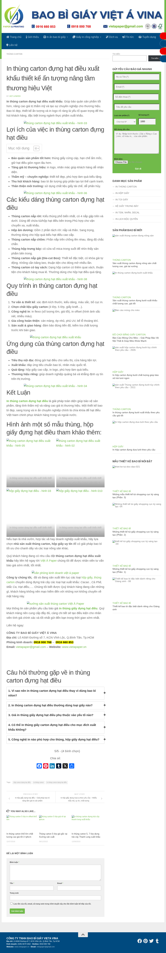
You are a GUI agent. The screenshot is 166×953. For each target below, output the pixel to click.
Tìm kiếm (154, 58)
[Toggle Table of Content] (35, 148)
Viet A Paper (15, 96)
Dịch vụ (113, 37)
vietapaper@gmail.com (31, 647)
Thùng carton (14, 54)
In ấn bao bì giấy (56, 37)
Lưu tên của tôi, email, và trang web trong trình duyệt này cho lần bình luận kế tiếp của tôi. (52, 904)
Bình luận (14, 862)
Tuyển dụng (149, 37)
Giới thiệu (33, 37)
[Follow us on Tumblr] (157, 941)
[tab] (55, 693)
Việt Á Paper (48, 560)
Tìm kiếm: (116, 54)
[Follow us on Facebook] (139, 941)
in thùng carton (39, 782)
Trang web (14, 893)
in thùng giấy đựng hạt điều (78, 608)
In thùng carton (126, 186)
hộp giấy (87, 577)
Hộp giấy (118, 372)
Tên (12, 883)
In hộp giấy (122, 193)
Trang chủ (15, 37)
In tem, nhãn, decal (127, 212)
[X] (65, 766)
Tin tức (129, 37)
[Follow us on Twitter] (151, 941)
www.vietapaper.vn (74, 647)
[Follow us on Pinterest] (145, 941)
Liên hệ (13, 45)
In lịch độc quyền (126, 219)
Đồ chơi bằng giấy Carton (129, 334)
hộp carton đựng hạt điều (22, 782)
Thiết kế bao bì (122, 491)
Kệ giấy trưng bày (126, 206)
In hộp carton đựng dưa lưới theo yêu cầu (134, 449)
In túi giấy (121, 199)
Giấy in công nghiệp (87, 37)
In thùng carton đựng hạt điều (27, 401)
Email (60, 883)
